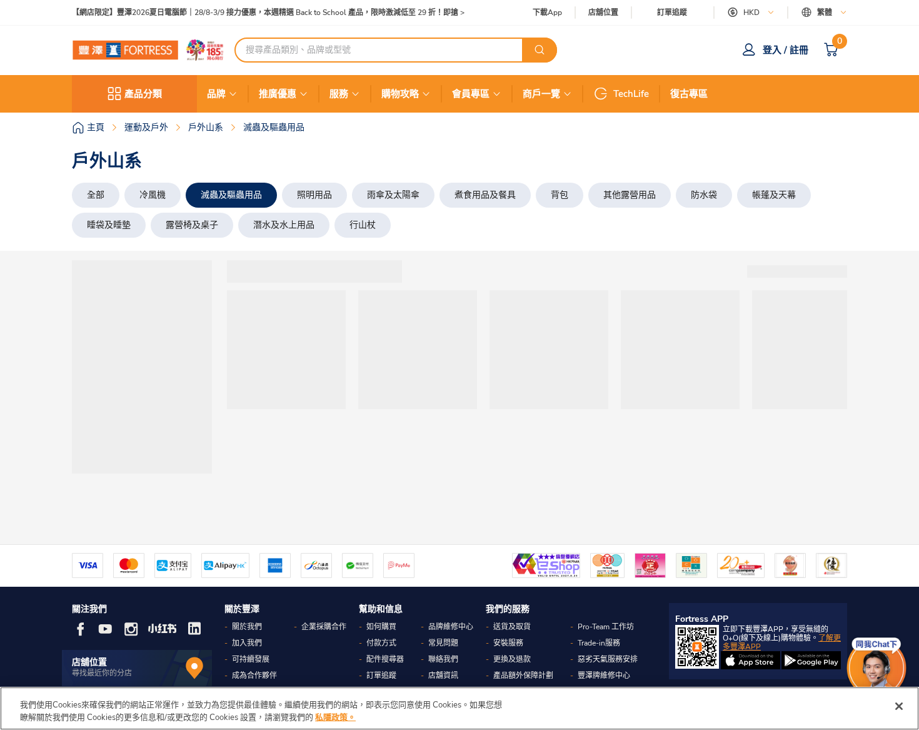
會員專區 (471, 94)
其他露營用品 (629, 195)
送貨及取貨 (512, 627)
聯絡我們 (443, 659)
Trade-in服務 (599, 643)
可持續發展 (250, 659)
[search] (539, 50)
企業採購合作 (323, 627)
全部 (95, 195)
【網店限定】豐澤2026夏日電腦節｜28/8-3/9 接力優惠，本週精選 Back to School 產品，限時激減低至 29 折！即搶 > (268, 13)
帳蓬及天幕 (774, 195)
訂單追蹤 (672, 13)
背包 (559, 195)
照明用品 (314, 195)
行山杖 (362, 225)
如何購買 (381, 627)
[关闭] (899, 706)
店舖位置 (603, 13)
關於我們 (247, 627)
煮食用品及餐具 (485, 195)
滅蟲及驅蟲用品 (231, 195)
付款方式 (381, 643)
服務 (338, 94)
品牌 (216, 94)
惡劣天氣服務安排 (608, 659)
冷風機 (152, 195)
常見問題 (443, 643)
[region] (459, 708)
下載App (547, 13)
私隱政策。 (335, 716)
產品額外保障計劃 (523, 676)
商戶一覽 (541, 94)
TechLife (631, 94)
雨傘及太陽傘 (393, 195)
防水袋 (704, 195)
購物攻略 (400, 94)
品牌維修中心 (450, 627)
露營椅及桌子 (192, 225)
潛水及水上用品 (283, 225)
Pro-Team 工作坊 (606, 627)
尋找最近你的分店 (102, 673)
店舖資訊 (443, 676)
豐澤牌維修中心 (604, 676)
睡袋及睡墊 (109, 225)
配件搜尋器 (385, 659)
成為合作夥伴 (254, 676)
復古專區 (689, 94)
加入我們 (247, 643)
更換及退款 (512, 659)
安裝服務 (508, 643)
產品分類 (143, 94)
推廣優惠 (277, 94)
